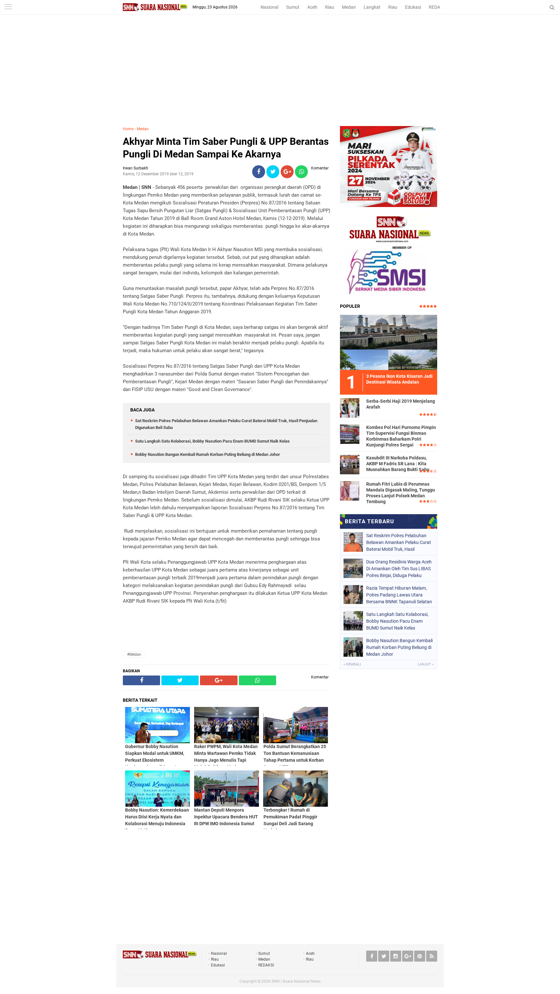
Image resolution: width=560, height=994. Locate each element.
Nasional (269, 7)
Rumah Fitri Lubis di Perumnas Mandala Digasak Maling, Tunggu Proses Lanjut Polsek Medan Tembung (400, 492)
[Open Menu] (8, 7)
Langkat (372, 7)
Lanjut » (426, 664)
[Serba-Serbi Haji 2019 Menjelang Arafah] (349, 407)
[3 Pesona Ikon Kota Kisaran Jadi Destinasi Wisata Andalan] (388, 341)
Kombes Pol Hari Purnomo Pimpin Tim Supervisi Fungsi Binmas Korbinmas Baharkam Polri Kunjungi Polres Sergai (401, 436)
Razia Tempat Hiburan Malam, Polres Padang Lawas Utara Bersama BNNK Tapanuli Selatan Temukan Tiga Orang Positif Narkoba (399, 594)
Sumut (292, 7)
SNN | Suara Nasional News (296, 981)
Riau (329, 7)
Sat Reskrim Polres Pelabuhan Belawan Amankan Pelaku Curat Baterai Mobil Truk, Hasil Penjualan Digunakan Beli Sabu (398, 542)
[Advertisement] (280, 77)
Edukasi (413, 7)
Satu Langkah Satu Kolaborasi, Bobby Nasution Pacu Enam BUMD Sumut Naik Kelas (212, 441)
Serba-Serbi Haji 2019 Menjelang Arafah (400, 404)
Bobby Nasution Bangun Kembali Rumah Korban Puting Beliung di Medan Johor (207, 454)
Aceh (312, 7)
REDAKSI (438, 7)
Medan (349, 7)
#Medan (134, 654)
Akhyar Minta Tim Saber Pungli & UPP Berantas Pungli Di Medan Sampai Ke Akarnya (226, 148)
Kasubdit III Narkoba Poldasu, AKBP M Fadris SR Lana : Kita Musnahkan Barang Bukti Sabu (397, 463)
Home (128, 129)
